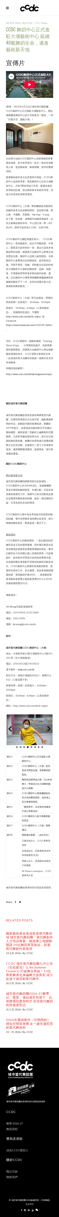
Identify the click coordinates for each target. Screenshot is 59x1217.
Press (44, 23)
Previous (11, 729)
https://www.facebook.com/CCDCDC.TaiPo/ (29, 325)
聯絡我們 (12, 1177)
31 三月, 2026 (13, 1009)
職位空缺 (12, 1171)
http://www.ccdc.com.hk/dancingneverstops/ (29, 374)
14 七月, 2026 (13, 953)
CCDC (29, 23)
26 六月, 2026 (13, 983)
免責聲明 (29, 1204)
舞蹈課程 (12, 1129)
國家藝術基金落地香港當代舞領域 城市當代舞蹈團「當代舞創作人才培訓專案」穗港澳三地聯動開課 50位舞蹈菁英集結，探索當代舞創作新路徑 (29, 940)
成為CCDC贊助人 (17, 1150)
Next (48, 729)
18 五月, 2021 (13, 23)
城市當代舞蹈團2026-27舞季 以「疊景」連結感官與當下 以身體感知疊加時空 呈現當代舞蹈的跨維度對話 (29, 999)
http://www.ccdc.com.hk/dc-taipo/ (23, 316)
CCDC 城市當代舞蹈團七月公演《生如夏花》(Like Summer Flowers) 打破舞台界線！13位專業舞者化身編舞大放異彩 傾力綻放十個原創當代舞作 (29, 971)
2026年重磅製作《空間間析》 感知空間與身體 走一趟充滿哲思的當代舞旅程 (29, 1023)
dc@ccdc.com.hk (26, 669)
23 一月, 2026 (13, 1032)
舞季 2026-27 (14, 1123)
